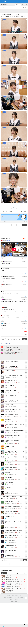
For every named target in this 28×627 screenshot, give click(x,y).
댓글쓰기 (24, 224)
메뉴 (1, 221)
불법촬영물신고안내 (14, 599)
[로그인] (24, 1)
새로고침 (25, 238)
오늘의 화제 (4, 573)
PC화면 (12, 595)
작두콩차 (2, 16)
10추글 (24, 7)
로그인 (8, 595)
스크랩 (25, 211)
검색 (21, 560)
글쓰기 (26, 4)
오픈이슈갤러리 (4, 4)
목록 (3, 224)
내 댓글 (14, 7)
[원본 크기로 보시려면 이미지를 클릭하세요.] (14, 26)
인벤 (5, 1)
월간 (17, 573)
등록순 (7, 238)
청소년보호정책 (20, 597)
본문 (8, 224)
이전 (14, 224)
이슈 (24, 573)
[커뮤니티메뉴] (1, 1)
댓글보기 (24, 339)
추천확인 (2, 211)
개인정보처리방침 (12, 597)
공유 (21, 211)
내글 (3, 7)
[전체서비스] (26, 1)
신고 (6, 211)
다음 (19, 224)
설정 (20, 595)
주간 (11, 573)
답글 (2, 258)
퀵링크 (16, 595)
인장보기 (4, 221)
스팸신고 (10, 211)
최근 (2, 560)
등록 (26, 334)
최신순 (10, 238)
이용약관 (6, 597)
